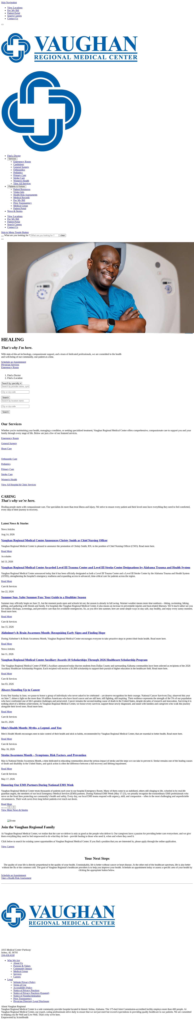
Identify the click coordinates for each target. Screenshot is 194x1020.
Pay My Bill (13, 10)
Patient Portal (13, 13)
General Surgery (9, 443)
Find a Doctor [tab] (14, 375)
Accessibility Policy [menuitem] (22, 987)
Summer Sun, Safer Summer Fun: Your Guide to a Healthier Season (43, 597)
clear (62, 235)
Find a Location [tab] (14, 378)
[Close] (2, 239)
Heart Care (6, 448)
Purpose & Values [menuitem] (21, 966)
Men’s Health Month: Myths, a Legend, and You (31, 727)
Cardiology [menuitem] (18, 164)
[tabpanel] (97, 390)
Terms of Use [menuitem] (19, 985)
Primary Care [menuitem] (19, 175)
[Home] (58, 944)
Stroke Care (7, 474)
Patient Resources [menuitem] (21, 189)
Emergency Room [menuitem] (22, 161)
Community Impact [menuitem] (22, 968)
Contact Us (12, 18)
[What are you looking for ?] (2, 236)
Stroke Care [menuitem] (19, 178)
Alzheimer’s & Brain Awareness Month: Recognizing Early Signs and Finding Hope (53, 632)
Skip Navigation (9, 2)
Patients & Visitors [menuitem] (16, 186)
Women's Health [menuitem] (21, 180)
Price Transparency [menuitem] (22, 203)
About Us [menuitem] (18, 963)
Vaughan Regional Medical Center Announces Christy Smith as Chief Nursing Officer (54, 540)
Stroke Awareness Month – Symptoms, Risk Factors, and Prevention (43, 755)
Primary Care (7, 469)
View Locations (14, 7)
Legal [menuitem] (10, 979)
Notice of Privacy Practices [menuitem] (26, 990)
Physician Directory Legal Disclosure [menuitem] (31, 1001)
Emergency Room (10, 438)
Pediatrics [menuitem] (18, 172)
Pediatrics (5, 464)
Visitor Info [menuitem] (18, 192)
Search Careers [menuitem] (14, 224)
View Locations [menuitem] (14, 216)
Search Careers (14, 16)
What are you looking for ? (17, 235)
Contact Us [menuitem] (12, 227)
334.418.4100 (8, 955)
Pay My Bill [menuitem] (19, 200)
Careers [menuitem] (17, 976)
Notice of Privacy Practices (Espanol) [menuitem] (31, 993)
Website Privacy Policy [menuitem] (24, 982)
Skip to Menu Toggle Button (15, 232)
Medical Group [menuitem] (20, 205)
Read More (6, 551)
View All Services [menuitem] (22, 183)
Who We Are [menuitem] (13, 960)
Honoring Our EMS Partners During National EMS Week (37, 785)
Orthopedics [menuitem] (19, 170)
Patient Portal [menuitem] (19, 208)
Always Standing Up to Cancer (20, 689)
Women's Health (9, 479)
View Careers (7, 846)
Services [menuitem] (12, 159)
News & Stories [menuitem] (14, 211)
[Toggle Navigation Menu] (2, 24)
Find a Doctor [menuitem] (14, 155)
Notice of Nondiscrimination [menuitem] (27, 996)
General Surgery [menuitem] (21, 167)
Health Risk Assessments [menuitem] (25, 195)
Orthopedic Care (9, 459)
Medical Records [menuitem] (21, 197)
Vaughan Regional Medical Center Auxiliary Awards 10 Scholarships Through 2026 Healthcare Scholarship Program (74, 659)
